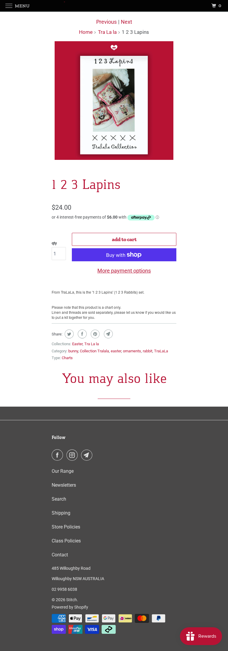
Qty (54, 243)
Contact (60, 555)
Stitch (71, 599)
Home (86, 32)
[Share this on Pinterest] (94, 334)
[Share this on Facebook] (81, 334)
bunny (73, 351)
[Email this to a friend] (107, 334)
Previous (106, 22)
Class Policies (66, 541)
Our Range (63, 471)
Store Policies (66, 527)
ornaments (132, 351)
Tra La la (107, 32)
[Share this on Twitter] (68, 334)
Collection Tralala (94, 351)
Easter (77, 344)
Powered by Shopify (70, 607)
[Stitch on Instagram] (73, 455)
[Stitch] (114, 6)
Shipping (61, 513)
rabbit (147, 351)
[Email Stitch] (88, 455)
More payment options (124, 271)
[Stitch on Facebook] (58, 455)
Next (126, 22)
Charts (67, 358)
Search (59, 499)
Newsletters (64, 485)
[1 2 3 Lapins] (114, 100)
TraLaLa (161, 351)
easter (116, 351)
